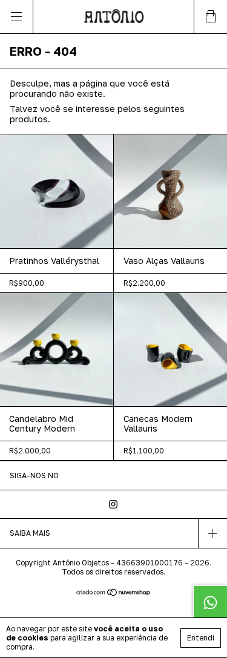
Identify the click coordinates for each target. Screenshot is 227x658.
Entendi (200, 637)
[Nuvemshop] (113, 593)
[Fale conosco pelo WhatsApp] (210, 602)
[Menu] (16, 16)
